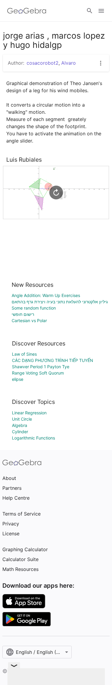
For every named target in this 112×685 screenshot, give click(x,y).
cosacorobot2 (43, 63)
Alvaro (68, 63)
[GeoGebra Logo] (26, 11)
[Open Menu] (101, 10)
